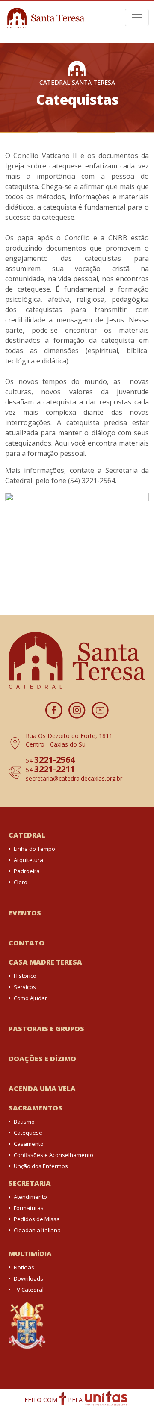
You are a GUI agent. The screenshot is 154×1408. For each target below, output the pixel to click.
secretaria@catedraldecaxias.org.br (74, 778)
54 (50, 760)
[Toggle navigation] (137, 17)
